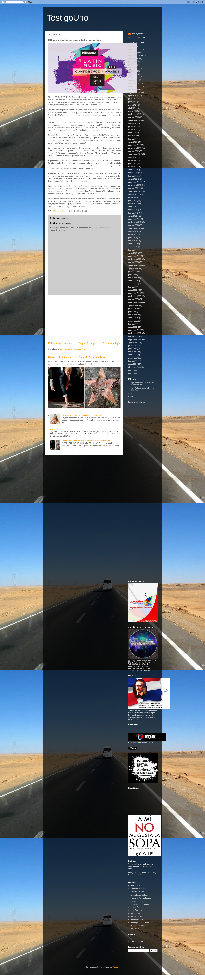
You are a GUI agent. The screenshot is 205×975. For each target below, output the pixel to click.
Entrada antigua (112, 343)
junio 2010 (132, 238)
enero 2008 (132, 327)
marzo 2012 (133, 173)
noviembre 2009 (134, 259)
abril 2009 (132, 281)
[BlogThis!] (78, 211)
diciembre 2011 (134, 182)
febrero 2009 (133, 287)
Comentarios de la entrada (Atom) (73, 349)
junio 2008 (132, 312)
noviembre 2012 (134, 148)
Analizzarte (135, 885)
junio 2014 (132, 102)
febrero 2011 (133, 213)
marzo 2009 (133, 284)
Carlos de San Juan (138, 889)
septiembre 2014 (135, 92)
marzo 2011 (133, 210)
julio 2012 (132, 160)
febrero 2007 (133, 361)
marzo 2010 (133, 247)
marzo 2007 (133, 358)
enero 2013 (132, 142)
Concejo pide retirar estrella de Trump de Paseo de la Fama (76, 357)
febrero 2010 (133, 250)
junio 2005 (132, 373)
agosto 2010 (133, 231)
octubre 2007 (133, 336)
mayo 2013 (132, 129)
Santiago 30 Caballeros (140, 923)
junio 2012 (132, 163)
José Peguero (136, 910)
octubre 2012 (133, 151)
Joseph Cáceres (137, 907)
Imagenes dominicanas (140, 904)
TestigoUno (67, 17)
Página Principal (87, 343)
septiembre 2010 (135, 228)
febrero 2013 (133, 139)
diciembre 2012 (134, 145)
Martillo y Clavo (137, 916)
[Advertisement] (84, 318)
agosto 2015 (133, 59)
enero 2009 (132, 290)
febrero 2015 (133, 77)
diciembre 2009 (134, 256)
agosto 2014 (133, 96)
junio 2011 (132, 200)
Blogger (115, 967)
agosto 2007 (133, 342)
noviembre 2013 (134, 114)
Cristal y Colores (137, 892)
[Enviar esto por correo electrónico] (75, 211)
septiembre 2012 (135, 154)
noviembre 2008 (134, 296)
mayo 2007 (132, 352)
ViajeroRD (135, 929)
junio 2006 (132, 370)
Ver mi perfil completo (137, 37)
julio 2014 (132, 99)
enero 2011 (132, 216)
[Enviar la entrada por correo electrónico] (70, 211)
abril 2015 (132, 71)
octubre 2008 (133, 299)
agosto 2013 (133, 123)
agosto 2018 (133, 46)
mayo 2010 (132, 241)
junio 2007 (132, 349)
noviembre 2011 (134, 185)
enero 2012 (132, 179)
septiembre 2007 (135, 339)
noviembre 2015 (134, 49)
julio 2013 (132, 126)
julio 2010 (132, 234)
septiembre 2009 (135, 265)
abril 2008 (132, 318)
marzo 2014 (133, 111)
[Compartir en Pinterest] (86, 211)
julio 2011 (132, 197)
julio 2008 (132, 309)
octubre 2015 (133, 52)
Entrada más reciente (60, 343)
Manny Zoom (136, 913)
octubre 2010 (133, 225)
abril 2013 (132, 133)
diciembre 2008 (134, 293)
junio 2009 (132, 275)
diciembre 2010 (134, 219)
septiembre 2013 (135, 120)
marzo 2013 (133, 136)
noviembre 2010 (134, 222)
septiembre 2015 (135, 55)
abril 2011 (132, 207)
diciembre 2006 (134, 367)
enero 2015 (132, 80)
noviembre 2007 (134, 333)
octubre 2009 (133, 262)
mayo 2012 (132, 167)
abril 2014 (132, 108)
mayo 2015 (132, 68)
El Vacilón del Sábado (139, 895)
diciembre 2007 (134, 330)
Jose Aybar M (137, 34)
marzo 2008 (133, 321)
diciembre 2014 (134, 83)
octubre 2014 (133, 89)
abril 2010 (132, 244)
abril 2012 (132, 170)
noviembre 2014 (134, 86)
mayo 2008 (132, 315)
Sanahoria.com (137, 919)
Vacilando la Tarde (138, 926)
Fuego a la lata (137, 901)
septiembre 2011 (135, 191)
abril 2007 (132, 355)
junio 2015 (132, 65)
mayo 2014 (132, 105)
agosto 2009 (133, 268)
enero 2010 (132, 253)
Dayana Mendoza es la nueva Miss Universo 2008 (82, 415)
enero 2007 (132, 364)
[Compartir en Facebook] (83, 211)
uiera (132, 396)
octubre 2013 (133, 117)
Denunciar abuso (136, 402)
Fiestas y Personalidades (141, 898)
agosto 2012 (133, 157)
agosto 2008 (133, 305)
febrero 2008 (133, 324)
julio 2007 (132, 346)
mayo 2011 (132, 204)
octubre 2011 (133, 188)
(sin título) (54, 429)
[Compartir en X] (80, 211)
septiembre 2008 (135, 302)
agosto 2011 (133, 194)
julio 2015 (132, 62)
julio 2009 (132, 272)
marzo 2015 (133, 74)
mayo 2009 (132, 278)
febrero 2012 (133, 176)
